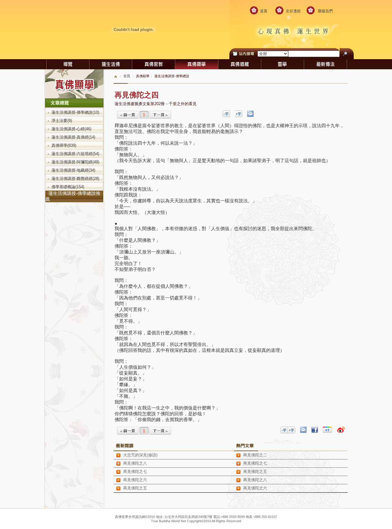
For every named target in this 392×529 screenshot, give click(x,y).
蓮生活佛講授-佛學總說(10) (75, 112)
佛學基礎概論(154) (67, 187)
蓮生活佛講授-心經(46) (71, 129)
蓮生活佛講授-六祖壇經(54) (75, 153)
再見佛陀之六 (135, 480)
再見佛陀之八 (135, 463)
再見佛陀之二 (255, 455)
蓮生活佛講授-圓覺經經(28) (75, 178)
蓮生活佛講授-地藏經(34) (73, 170)
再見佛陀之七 (135, 471)
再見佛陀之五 (135, 488)
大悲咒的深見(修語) (140, 455)
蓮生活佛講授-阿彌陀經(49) (75, 162)
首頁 (126, 76)
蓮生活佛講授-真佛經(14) (73, 137)
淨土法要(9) (61, 120)
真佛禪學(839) (63, 145)
